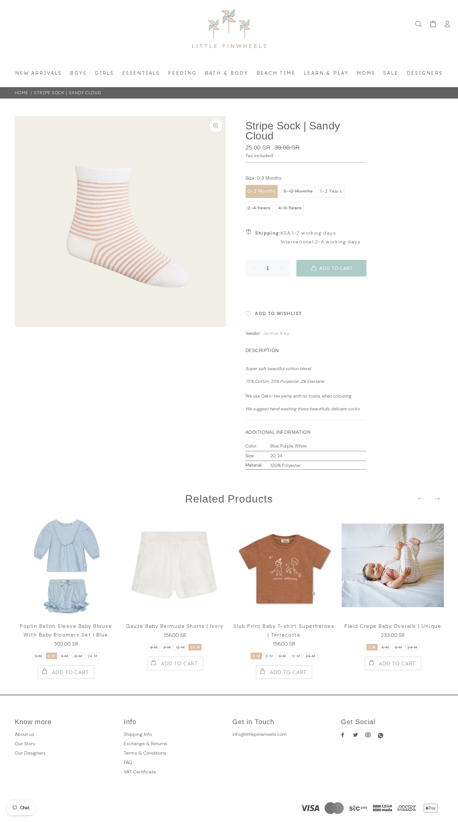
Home (21, 92)
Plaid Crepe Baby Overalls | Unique (392, 626)
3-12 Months (298, 191)
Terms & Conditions (145, 753)
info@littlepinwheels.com (259, 734)
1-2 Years (331, 191)
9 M (64, 656)
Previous (421, 498)
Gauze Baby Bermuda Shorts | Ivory (175, 626)
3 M (38, 656)
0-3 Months (261, 191)
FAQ (128, 762)
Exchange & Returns (145, 744)
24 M (92, 656)
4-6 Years (290, 208)
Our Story (25, 744)
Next (437, 498)
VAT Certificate (140, 772)
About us (24, 734)
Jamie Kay (276, 333)
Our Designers (30, 753)
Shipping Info (138, 734)
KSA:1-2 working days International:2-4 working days (307, 237)
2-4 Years (259, 208)
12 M (78, 656)
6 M (51, 656)
